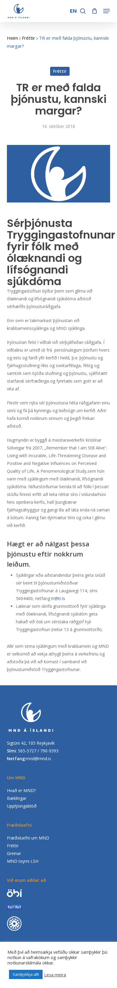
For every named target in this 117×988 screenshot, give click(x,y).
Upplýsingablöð (22, 806)
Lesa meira (55, 974)
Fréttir (28, 38)
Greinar (14, 853)
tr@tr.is (58, 598)
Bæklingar (16, 798)
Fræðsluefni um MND (28, 838)
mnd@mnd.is (38, 758)
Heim (12, 38)
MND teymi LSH (22, 861)
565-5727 (27, 751)
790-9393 (49, 751)
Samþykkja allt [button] (26, 974)
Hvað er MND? (21, 790)
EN (73, 11)
